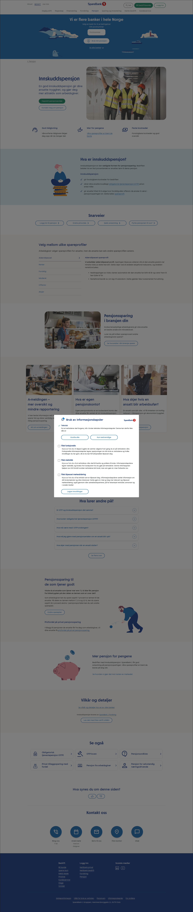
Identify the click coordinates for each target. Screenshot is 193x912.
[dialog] (96, 456)
